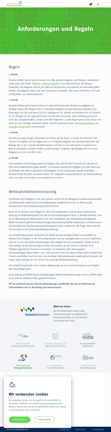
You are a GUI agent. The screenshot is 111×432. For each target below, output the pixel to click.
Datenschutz (80, 429)
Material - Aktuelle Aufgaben (45, 83)
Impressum (64, 429)
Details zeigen (44, 419)
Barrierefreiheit (98, 429)
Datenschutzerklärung (48, 403)
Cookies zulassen (20, 419)
